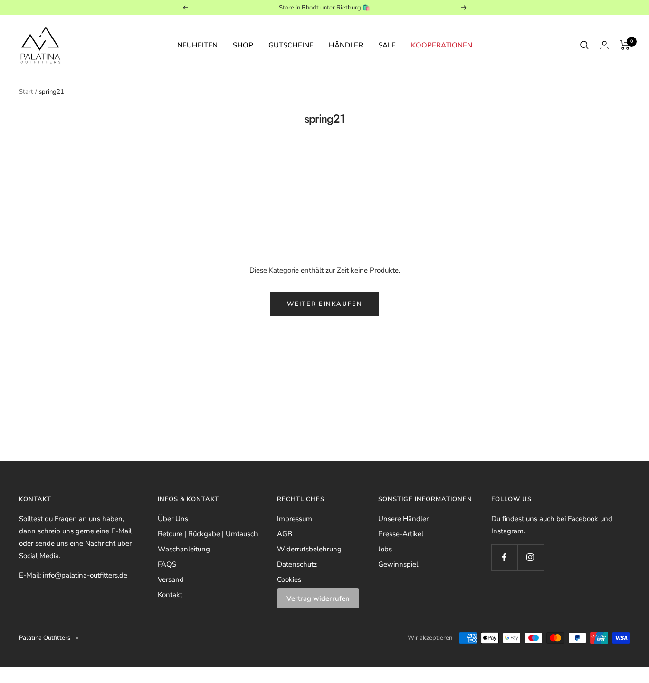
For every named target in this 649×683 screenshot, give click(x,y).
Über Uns (173, 518)
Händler (346, 45)
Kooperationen (441, 45)
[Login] (604, 45)
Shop (243, 45)
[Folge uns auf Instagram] (530, 557)
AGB (284, 534)
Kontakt (170, 594)
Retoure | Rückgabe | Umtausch (208, 534)
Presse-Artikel (400, 534)
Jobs (385, 549)
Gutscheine (291, 45)
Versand (171, 579)
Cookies (289, 579)
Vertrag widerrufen (318, 598)
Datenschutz (297, 564)
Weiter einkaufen (325, 304)
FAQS (167, 564)
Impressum (294, 518)
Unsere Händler (403, 518)
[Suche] (584, 45)
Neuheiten (197, 45)
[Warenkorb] (625, 45)
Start (26, 91)
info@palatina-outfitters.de (85, 575)
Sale (387, 45)
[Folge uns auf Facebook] (504, 557)
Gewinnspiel (398, 564)
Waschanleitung (184, 549)
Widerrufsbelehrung (309, 549)
